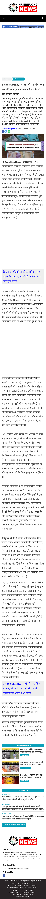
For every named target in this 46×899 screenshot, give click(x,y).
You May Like (22, 790)
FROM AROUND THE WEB (13, 825)
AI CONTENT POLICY (31, 888)
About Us (8, 849)
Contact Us (9, 865)
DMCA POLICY (17, 894)
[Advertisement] (23, 53)
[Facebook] (4, 875)
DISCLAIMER (29, 890)
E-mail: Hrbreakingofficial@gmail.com (16, 868)
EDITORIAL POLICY (26, 883)
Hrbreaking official (10, 129)
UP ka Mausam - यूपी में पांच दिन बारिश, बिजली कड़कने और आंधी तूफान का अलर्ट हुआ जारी (21, 688)
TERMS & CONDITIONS (28, 892)
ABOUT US (15, 883)
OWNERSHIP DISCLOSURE (15, 888)
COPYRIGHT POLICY (17, 890)
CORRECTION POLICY (30, 886)
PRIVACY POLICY (14, 892)
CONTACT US (27, 894)
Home (6, 79)
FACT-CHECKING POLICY (14, 886)
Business (18, 79)
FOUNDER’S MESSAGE (22, 897)
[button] (3, 18)
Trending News (23, 745)
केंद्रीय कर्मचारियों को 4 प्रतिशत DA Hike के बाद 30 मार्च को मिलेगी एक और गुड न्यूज (22, 276)
